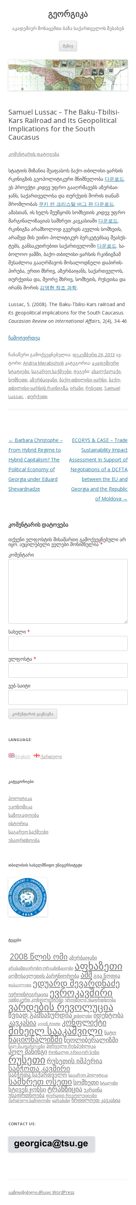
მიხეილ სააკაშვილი (55, 1030)
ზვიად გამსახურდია (40, 1014)
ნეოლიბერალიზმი (91, 1039)
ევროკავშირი (81, 992)
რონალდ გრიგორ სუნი (73, 1052)
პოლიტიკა (20, 798)
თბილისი (83, 1015)
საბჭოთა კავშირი (39, 1068)
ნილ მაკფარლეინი (26, 1046)
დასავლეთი (19, 984)
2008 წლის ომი (39, 956)
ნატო (110, 1032)
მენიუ (68, 45)
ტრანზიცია (64, 1089)
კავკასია (22, 1022)
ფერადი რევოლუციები (71, 1095)
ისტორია (18, 823)
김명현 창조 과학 (58, 287)
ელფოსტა (22, 658)
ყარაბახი (61, 1100)
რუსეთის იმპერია (75, 1060)
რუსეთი (93, 388)
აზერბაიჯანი (43, 379)
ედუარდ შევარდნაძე (76, 983)
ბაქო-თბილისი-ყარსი (83, 379)
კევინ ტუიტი (49, 1023)
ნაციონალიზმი (35, 1039)
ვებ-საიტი (19, 685)
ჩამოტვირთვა (24, 337)
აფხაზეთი (98, 966)
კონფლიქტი (84, 1022)
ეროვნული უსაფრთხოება (90, 999)
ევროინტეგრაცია (28, 994)
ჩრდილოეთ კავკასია (95, 1100)
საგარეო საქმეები (51, 371)
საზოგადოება (23, 815)
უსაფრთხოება (24, 840)
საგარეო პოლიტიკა (88, 1075)
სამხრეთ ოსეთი (40, 1081)
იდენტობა (108, 1015)
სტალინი (109, 1083)
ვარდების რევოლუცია (60, 1006)
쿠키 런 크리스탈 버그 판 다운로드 (76, 204)
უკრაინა (93, 1089)
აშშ (86, 975)
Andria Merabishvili (43, 363)
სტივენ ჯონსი (27, 1089)
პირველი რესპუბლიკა (71, 1046)
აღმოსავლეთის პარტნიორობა (43, 975)
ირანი (76, 388)
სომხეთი (18, 379)
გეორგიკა (68, 13)
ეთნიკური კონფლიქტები (35, 999)
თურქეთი (37, 396)
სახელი (19, 631)
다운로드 (114, 179)
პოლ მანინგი (27, 1051)
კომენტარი (21, 554)
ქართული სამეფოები (29, 1100)
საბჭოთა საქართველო (37, 1074)
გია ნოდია (106, 975)
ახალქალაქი (106, 371)
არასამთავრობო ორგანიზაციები (40, 968)
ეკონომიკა (20, 806)
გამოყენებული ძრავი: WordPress (41, 1192)
